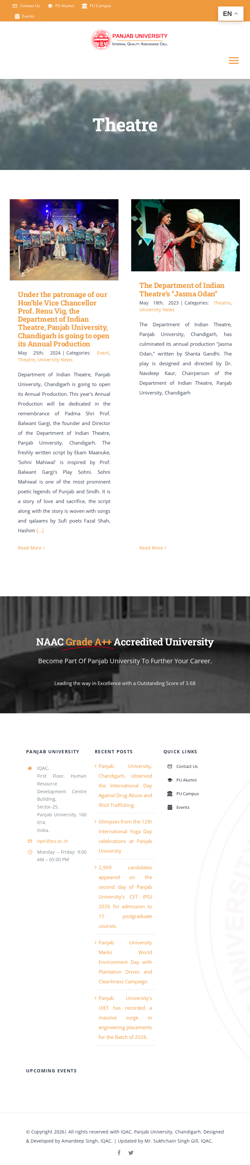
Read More (30, 548)
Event (103, 353)
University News (55, 359)
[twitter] (130, 1152)
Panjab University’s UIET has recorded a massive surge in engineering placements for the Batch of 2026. (125, 1017)
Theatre (26, 359)
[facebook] (119, 1152)
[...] (40, 530)
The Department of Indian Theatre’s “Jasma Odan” (176, 235)
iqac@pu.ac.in (52, 841)
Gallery (73, 240)
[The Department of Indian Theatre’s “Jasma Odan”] (185, 235)
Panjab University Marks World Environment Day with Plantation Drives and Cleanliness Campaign (125, 962)
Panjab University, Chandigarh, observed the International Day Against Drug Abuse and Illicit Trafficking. (125, 785)
